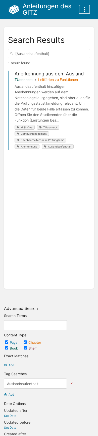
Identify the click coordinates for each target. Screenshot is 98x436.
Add (11, 365)
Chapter (34, 342)
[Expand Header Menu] (84, 9)
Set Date (10, 416)
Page (14, 342)
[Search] (12, 53)
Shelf (33, 348)
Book (14, 348)
